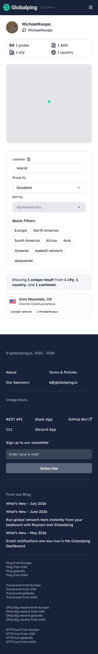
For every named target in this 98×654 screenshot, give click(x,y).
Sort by (17, 197)
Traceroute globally (20, 593)
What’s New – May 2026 (26, 533)
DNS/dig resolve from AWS (25, 619)
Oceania (22, 250)
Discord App (45, 429)
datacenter (24, 260)
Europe (21, 230)
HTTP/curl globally (19, 638)
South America (27, 240)
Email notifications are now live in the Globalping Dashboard (48, 543)
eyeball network (49, 250)
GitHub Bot (78, 419)
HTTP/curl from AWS (21, 642)
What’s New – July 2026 (26, 503)
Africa (51, 240)
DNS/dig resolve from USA (25, 611)
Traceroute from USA (21, 589)
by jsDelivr (47, 7)
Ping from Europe (18, 563)
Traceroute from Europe (23, 585)
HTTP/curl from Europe (22, 629)
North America (46, 230)
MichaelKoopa (40, 30)
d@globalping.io (63, 382)
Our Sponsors (17, 382)
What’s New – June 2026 (26, 511)
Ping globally (15, 571)
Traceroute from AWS (21, 597)
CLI (9, 429)
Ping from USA (16, 567)
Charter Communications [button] (37, 304)
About (11, 372)
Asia (67, 240)
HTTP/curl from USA (20, 634)
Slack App (44, 419)
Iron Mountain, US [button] (35, 299)
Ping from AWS (17, 575)
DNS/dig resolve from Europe (27, 607)
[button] (49, 101)
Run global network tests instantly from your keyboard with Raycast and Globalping (44, 522)
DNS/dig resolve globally (24, 615)
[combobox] (49, 168)
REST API (14, 419)
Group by (19, 177)
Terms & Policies (63, 372)
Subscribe (49, 468)
